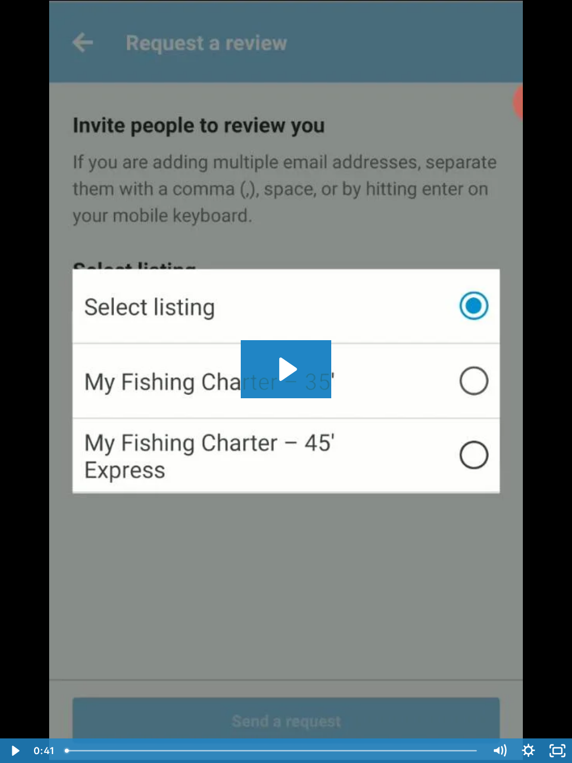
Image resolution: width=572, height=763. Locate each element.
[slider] (272, 750)
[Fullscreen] (557, 750)
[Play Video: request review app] (286, 369)
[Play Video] (14, 750)
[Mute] (499, 750)
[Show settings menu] (528, 750)
